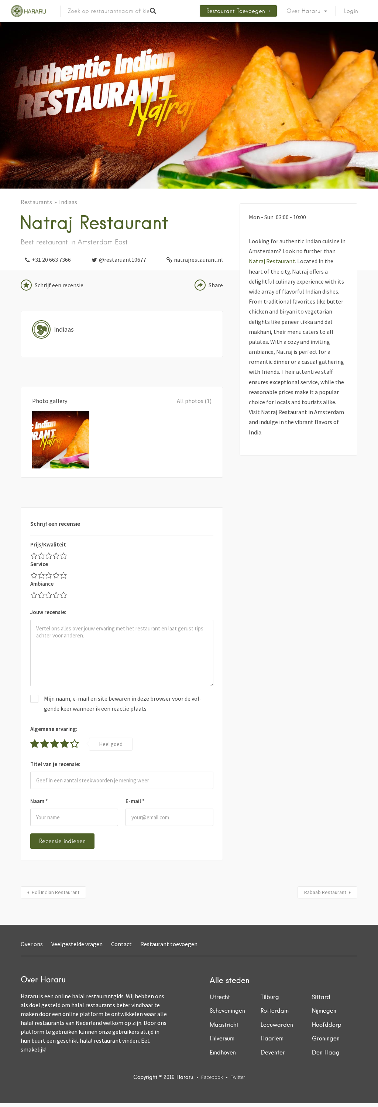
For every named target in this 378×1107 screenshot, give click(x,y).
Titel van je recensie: (55, 764)
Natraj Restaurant (272, 261)
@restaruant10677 (122, 259)
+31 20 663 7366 (51, 259)
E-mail (135, 801)
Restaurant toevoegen (235, 11)
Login (351, 11)
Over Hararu (303, 11)
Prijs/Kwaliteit (48, 544)
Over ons (32, 944)
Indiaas (68, 202)
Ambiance (42, 583)
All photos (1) (194, 400)
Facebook (212, 1077)
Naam (39, 801)
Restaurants (36, 202)
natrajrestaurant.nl (198, 259)
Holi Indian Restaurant (55, 892)
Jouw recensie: (48, 612)
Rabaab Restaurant (325, 892)
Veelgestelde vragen (77, 944)
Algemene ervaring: (54, 728)
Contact (121, 944)
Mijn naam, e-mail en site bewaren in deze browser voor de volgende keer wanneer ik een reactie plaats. (123, 703)
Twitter (238, 1077)
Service (39, 564)
